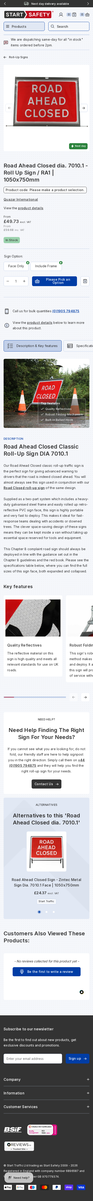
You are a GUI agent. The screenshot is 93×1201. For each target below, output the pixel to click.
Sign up (75, 1058)
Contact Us (44, 784)
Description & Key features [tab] (37, 346)
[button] (47, 971)
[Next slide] (88, 3)
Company (12, 1079)
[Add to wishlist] (85, 281)
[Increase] (24, 281)
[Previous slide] (5, 3)
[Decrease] (8, 281)
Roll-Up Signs (18, 57)
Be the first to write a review (50, 972)
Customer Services (20, 1106)
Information (14, 1093)
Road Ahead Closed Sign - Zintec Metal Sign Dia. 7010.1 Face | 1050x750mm (46, 882)
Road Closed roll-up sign (24, 488)
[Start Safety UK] (29, 14)
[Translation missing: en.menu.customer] (61, 14)
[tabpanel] (46, 530)
